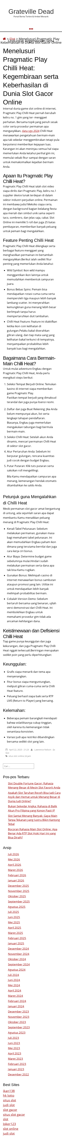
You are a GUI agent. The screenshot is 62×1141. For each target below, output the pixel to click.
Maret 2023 (15, 1059)
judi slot (9, 1105)
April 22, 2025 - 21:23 (19, 749)
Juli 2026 (13, 854)
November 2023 (18, 1017)
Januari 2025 (16, 943)
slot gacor (10, 1109)
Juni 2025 (14, 917)
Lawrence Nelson (42, 749)
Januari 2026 (16, 880)
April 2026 (14, 865)
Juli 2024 (13, 975)
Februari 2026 (17, 875)
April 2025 (14, 927)
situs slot (9, 1100)
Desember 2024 (18, 948)
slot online (10, 1128)
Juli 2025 (13, 912)
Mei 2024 (14, 985)
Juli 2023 (13, 1038)
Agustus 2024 (16, 970)
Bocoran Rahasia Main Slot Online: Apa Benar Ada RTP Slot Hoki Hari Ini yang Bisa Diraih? (32, 833)
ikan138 (9, 1091)
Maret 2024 (15, 996)
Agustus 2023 (16, 1032)
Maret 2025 (15, 933)
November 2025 (18, 891)
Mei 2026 (14, 859)
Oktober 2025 (17, 896)
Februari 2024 (17, 1001)
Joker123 (9, 1124)
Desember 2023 (18, 1011)
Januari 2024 (16, 1006)
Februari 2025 (17, 938)
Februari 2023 (17, 1064)
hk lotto (8, 1095)
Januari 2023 (16, 1069)
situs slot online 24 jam (20, 756)
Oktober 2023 (17, 1022)
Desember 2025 (18, 886)
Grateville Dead (31, 11)
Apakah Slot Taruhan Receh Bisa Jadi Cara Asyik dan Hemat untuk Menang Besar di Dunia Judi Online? (34, 797)
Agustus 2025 (16, 907)
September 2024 (19, 964)
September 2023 (19, 1027)
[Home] (4, 39)
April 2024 (14, 990)
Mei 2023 (14, 1048)
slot (5, 1119)
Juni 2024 (14, 980)
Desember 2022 (18, 1074)
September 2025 (19, 901)
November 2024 (18, 954)
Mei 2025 (14, 922)
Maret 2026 (15, 870)
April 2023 (14, 1053)
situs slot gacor (14, 1114)
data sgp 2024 (30, 131)
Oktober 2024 (17, 959)
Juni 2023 (14, 1043)
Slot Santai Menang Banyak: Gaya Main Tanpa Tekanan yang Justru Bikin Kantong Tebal (34, 820)
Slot (7, 752)
